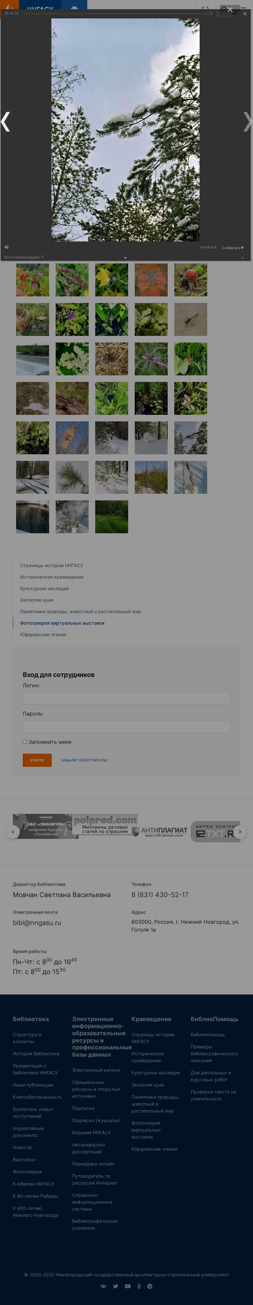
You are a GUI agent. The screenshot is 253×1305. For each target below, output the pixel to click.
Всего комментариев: (24, 257)
